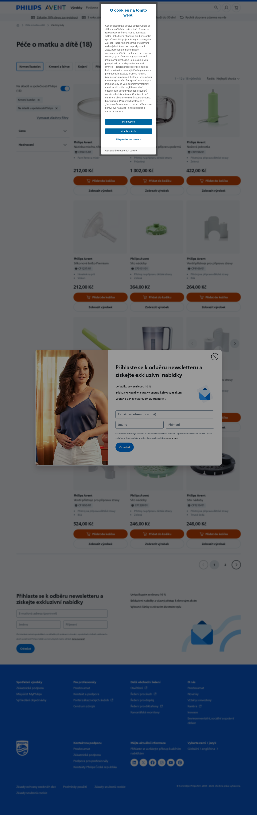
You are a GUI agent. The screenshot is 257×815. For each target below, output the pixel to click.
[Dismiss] (215, 357)
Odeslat (124, 447)
